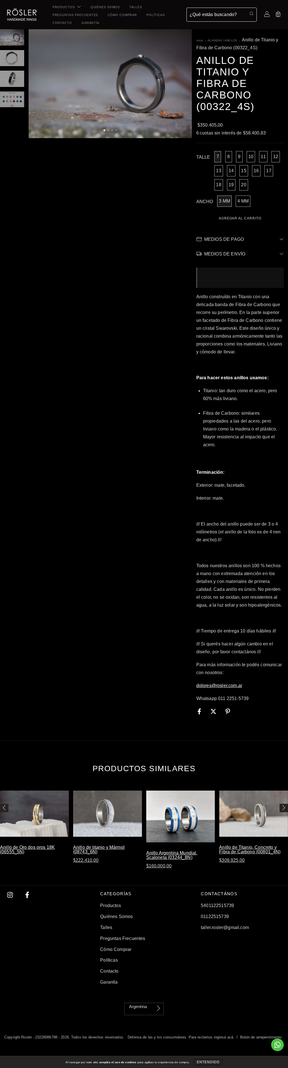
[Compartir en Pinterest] (228, 711)
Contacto (62, 22)
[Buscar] (251, 13)
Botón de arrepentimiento (261, 1037)
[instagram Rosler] (10, 894)
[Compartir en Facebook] (200, 711)
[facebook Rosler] (27, 894)
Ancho (204, 201)
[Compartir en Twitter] (214, 711)
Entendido (208, 1062)
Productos (64, 7)
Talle (203, 157)
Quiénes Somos (105, 7)
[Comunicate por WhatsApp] (277, 1044)
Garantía (90, 22)
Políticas (156, 15)
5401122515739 (217, 905)
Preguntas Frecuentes (75, 15)
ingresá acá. (224, 1037)
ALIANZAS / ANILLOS (222, 40)
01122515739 (215, 916)
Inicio (199, 40)
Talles (135, 7)
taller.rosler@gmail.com (225, 927)
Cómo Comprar (122, 15)
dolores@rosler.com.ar (219, 685)
